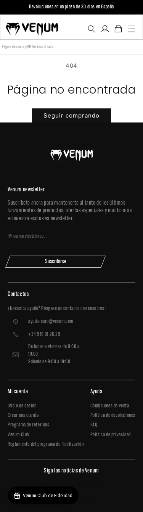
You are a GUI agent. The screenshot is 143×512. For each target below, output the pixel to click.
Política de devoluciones (112, 415)
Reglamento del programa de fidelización (46, 444)
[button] (91, 29)
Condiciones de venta (109, 406)
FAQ (94, 425)
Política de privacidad (110, 435)
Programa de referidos (29, 425)
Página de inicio (13, 47)
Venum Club (18, 435)
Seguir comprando (71, 115)
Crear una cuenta (23, 415)
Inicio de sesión (22, 406)
